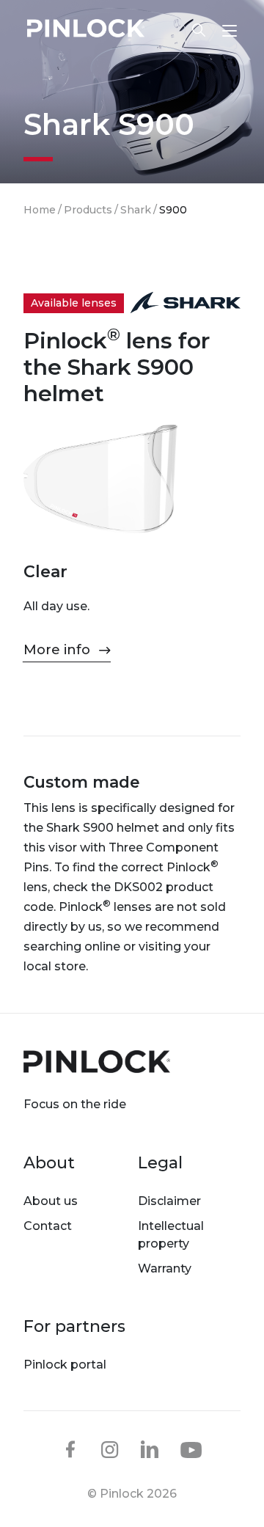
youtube (191, 1450)
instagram (110, 1449)
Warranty (164, 1268)
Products (88, 209)
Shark (135, 209)
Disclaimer (169, 1201)
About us (50, 1201)
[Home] (85, 30)
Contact (47, 1226)
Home (39, 209)
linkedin (149, 1449)
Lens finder (191, 30)
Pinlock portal (64, 1365)
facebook (70, 1449)
